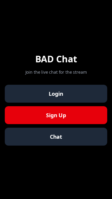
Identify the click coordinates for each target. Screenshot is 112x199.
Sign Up (56, 115)
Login (56, 93)
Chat (56, 136)
